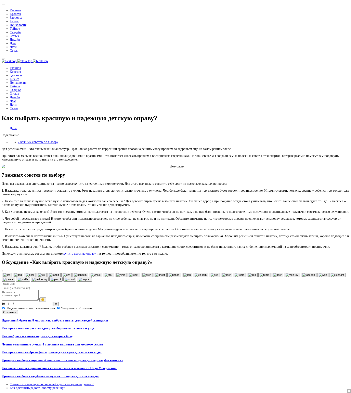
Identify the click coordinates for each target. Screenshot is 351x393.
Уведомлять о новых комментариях (31, 308)
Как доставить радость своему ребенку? (37, 388)
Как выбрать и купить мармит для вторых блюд (37, 336)
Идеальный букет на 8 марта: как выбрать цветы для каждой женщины (55, 320)
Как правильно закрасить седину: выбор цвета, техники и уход (48, 328)
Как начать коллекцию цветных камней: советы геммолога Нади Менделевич (59, 368)
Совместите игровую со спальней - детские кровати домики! (52, 384)
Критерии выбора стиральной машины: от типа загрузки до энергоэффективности (62, 360)
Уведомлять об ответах (76, 308)
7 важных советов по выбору (38, 142)
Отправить (9, 312)
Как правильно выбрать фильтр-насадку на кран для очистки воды (52, 352)
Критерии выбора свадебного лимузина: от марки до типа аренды (50, 376)
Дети (13, 128)
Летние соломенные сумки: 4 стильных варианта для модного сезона (52, 344)
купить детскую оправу (79, 253)
